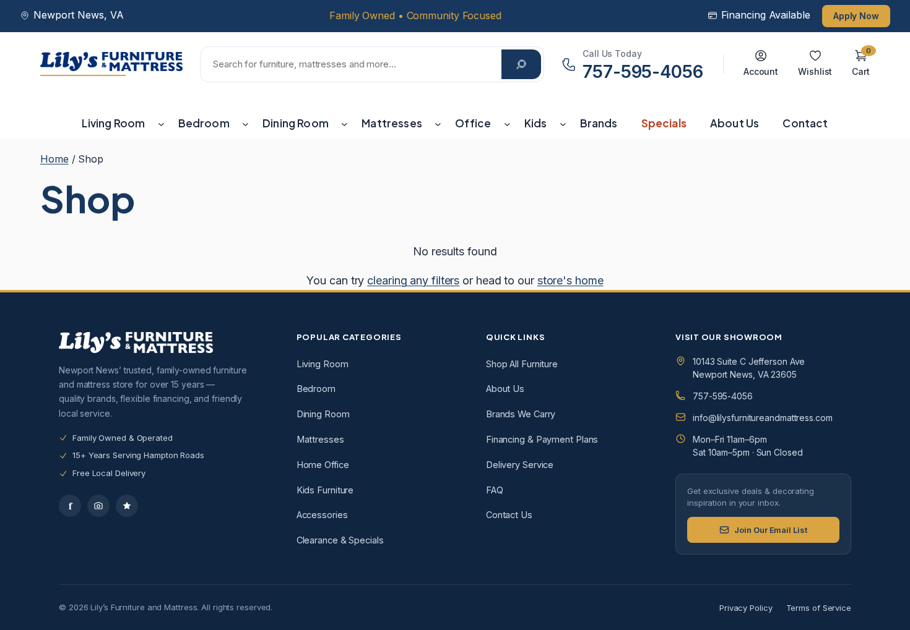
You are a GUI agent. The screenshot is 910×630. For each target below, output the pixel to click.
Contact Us (509, 514)
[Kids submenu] (563, 123)
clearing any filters (413, 280)
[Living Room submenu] (161, 123)
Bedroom (316, 388)
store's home (570, 280)
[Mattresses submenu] (438, 123)
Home (54, 159)
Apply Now (856, 16)
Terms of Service (818, 608)
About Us (505, 388)
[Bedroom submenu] (245, 123)
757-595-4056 (723, 396)
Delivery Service (519, 464)
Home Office (323, 464)
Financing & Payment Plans (542, 439)
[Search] (521, 64)
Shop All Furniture (522, 364)
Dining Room (323, 414)
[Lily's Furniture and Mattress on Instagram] (98, 506)
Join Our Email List (770, 530)
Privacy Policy (746, 608)
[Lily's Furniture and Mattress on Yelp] (127, 506)
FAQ (494, 490)
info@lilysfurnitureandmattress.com (763, 417)
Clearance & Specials (340, 540)
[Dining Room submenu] (344, 123)
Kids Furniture (325, 490)
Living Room (323, 364)
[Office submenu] (507, 123)
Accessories (322, 514)
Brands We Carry (521, 414)
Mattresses (320, 439)
